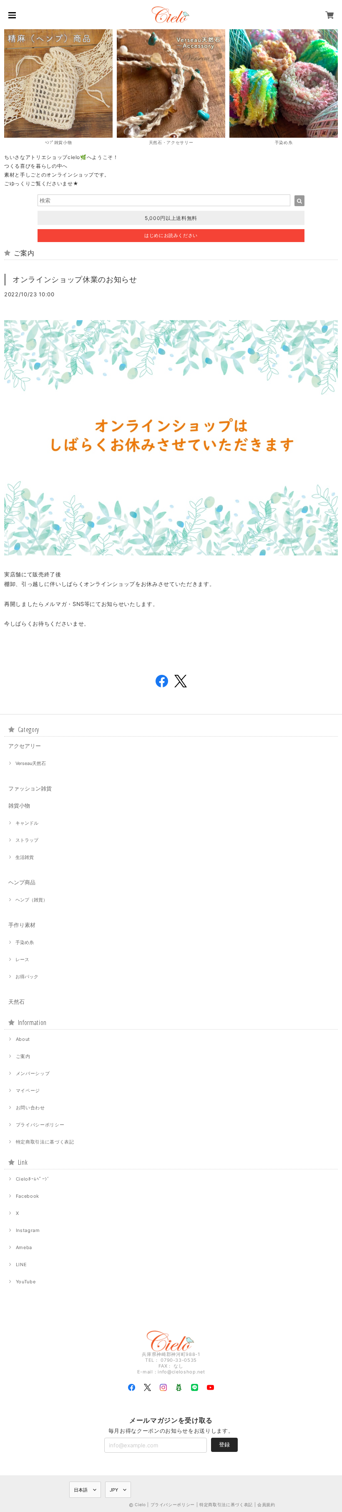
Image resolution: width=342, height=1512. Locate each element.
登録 (224, 1444)
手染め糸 (24, 942)
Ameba (24, 1247)
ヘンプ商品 (21, 882)
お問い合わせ (30, 1108)
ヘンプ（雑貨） (31, 900)
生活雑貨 (24, 857)
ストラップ (26, 840)
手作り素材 (21, 924)
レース (22, 959)
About (23, 1039)
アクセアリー (24, 745)
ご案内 (23, 1056)
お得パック (26, 976)
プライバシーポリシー (40, 1125)
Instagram (28, 1230)
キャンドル (26, 823)
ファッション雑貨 (30, 788)
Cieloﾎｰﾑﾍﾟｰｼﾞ (33, 1179)
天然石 (16, 1001)
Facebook (27, 1196)
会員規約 (266, 1504)
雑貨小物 (19, 805)
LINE (21, 1264)
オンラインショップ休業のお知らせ (75, 279)
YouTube (26, 1282)
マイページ (28, 1090)
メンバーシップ (33, 1073)
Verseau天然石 (30, 763)
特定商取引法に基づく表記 (45, 1142)
